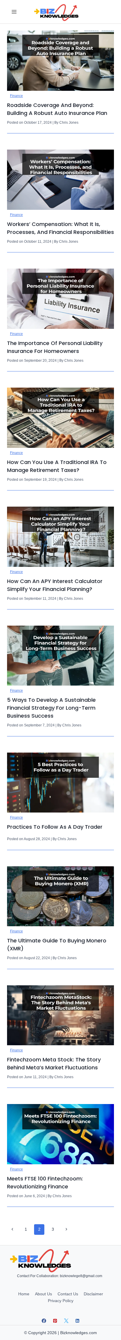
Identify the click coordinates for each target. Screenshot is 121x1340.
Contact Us (68, 1294)
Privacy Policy (60, 1300)
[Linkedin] (77, 1320)
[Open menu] (14, 11)
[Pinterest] (55, 1320)
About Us (43, 1294)
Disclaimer (93, 1294)
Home (23, 1294)
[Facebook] (43, 1320)
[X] (66, 1320)
